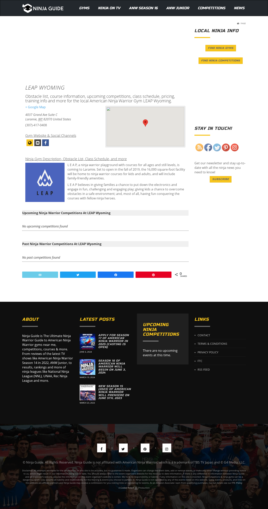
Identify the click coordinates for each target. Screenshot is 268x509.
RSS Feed (204, 369)
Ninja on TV (109, 8)
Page (243, 23)
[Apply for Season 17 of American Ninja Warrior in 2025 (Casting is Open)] (87, 341)
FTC (200, 361)
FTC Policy (237, 482)
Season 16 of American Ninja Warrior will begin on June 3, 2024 (112, 366)
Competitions (211, 8)
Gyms (84, 8)
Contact (204, 335)
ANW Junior (177, 8)
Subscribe (220, 179)
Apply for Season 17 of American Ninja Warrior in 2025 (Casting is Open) (113, 341)
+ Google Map (35, 107)
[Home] (43, 8)
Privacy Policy (208, 352)
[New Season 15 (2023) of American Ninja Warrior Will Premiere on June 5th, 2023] (87, 392)
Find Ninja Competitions (220, 60)
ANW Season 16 (143, 8)
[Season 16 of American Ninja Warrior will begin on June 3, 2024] (87, 367)
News (239, 8)
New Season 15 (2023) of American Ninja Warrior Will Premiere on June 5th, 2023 (114, 392)
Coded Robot (127, 487)
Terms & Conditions (212, 343)
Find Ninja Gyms (220, 48)
